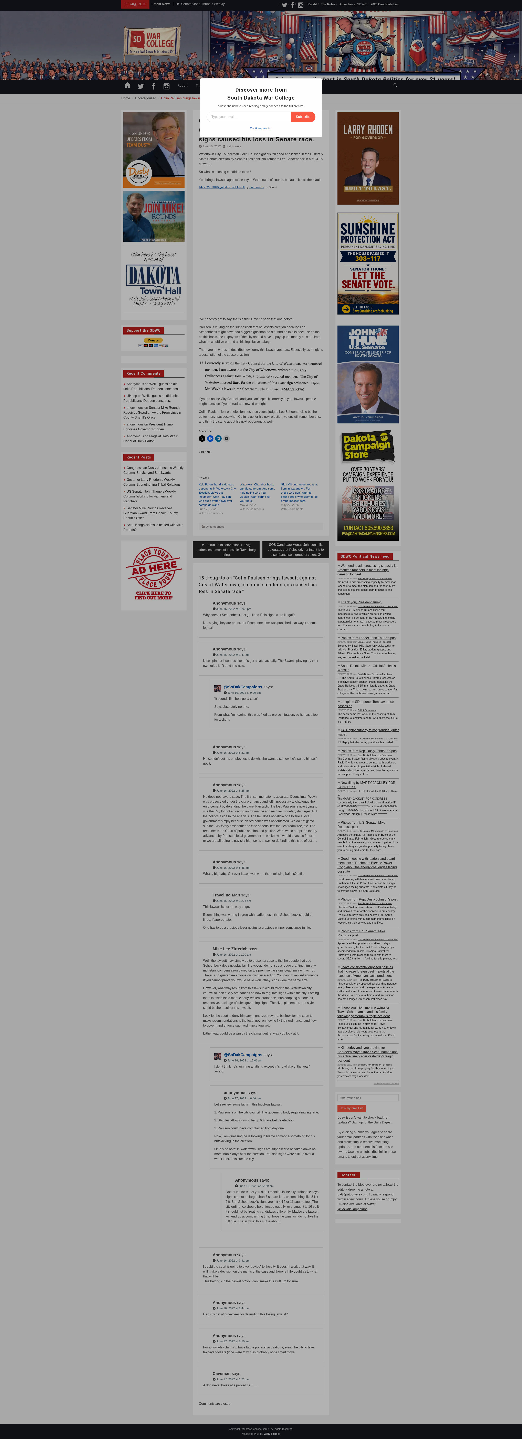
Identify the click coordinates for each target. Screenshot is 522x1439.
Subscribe (303, 117)
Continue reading (261, 128)
